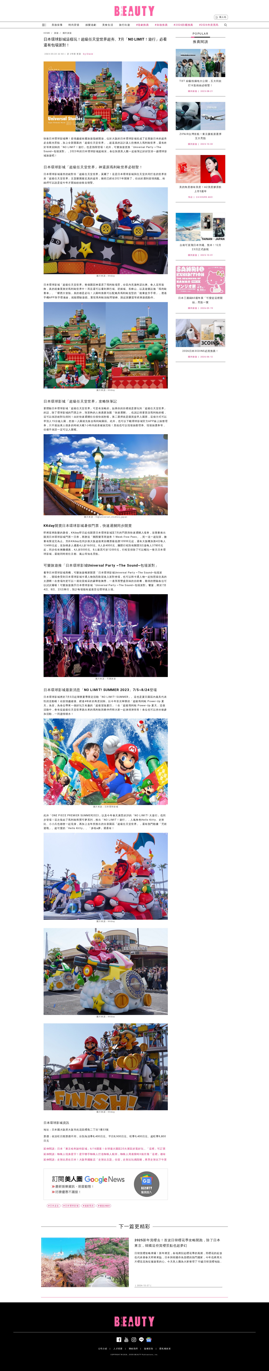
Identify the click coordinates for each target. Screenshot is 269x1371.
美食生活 (107, 24)
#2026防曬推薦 (183, 24)
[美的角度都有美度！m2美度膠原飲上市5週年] (200, 169)
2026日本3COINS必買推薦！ (200, 350)
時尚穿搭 (73, 24)
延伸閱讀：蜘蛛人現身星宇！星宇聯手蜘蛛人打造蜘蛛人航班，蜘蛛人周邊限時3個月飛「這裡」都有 (105, 1154)
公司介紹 (102, 1348)
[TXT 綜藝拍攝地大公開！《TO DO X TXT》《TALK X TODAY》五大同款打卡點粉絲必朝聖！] (200, 63)
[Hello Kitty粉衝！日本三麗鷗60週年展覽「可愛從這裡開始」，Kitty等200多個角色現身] (200, 280)
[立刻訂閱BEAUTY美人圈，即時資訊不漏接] (106, 1184)
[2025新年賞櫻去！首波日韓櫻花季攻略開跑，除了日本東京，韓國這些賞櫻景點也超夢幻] (85, 1262)
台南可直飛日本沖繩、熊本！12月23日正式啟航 (200, 247)
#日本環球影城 (71, 1206)
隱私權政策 (165, 1348)
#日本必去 (53, 1206)
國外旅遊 (67, 33)
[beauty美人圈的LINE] (142, 1339)
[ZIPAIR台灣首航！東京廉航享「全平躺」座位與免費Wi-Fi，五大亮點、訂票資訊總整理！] (200, 116)
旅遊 (56, 33)
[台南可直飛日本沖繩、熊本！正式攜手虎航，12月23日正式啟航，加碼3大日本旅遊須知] (200, 227)
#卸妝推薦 (161, 24)
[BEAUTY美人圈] (134, 11)
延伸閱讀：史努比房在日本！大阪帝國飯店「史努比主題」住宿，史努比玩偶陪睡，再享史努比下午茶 (105, 1159)
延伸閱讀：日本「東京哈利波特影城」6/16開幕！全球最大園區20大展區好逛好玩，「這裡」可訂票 (104, 1148)
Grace (90, 54)
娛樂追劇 (90, 24)
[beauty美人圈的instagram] (134, 1339)
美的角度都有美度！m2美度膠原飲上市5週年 (200, 189)
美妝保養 (57, 24)
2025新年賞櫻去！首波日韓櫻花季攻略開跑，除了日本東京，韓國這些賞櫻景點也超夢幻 (177, 1242)
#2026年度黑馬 (209, 24)
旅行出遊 (124, 24)
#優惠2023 (104, 1206)
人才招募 (118, 1348)
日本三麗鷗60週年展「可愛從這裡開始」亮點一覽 (200, 300)
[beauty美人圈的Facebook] (119, 1339)
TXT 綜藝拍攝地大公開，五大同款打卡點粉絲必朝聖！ (200, 83)
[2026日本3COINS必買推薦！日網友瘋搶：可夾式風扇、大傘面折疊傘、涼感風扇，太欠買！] (200, 333)
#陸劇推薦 (142, 24)
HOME (47, 33)
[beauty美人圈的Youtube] (127, 1339)
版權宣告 (148, 1348)
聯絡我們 (133, 1348)
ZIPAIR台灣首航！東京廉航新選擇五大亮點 (200, 136)
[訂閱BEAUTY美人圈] (149, 1339)
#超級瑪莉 (88, 1206)
